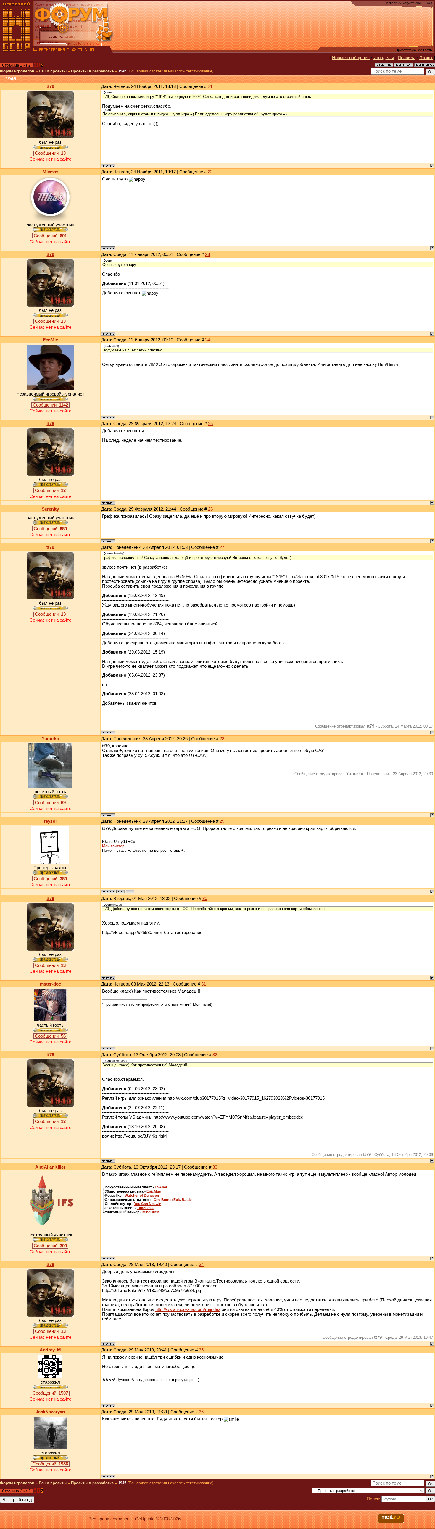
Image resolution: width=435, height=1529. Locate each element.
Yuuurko (50, 738)
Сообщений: (50, 153)
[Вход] (68, 50)
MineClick (150, 1212)
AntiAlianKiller (50, 1167)
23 (207, 254)
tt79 (50, 86)
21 (210, 86)
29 (222, 821)
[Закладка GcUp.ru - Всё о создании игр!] (80, 50)
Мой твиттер (113, 846)
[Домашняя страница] (120, 891)
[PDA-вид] (86, 50)
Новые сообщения (351, 57)
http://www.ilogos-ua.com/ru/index (187, 1309)
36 (201, 1411)
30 (204, 898)
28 (222, 738)
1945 (122, 71)
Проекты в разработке (92, 71)
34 (201, 1264)
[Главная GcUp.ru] (16, 50)
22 (210, 172)
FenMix (50, 340)
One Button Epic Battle (173, 1200)
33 (214, 1167)
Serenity (50, 509)
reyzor (50, 821)
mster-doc (50, 984)
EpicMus (153, 1191)
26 (210, 509)
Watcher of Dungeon (142, 1195)
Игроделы (383, 57)
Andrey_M (50, 1350)
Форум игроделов (17, 71)
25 (210, 423)
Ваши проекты (53, 71)
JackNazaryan (50, 1411)
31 (203, 984)
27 (222, 547)
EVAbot (161, 1187)
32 (214, 1054)
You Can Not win (147, 1204)
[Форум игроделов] (35, 50)
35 (201, 1350)
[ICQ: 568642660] (130, 891)
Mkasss (50, 172)
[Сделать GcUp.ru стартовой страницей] (74, 50)
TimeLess (145, 1208)
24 (207, 340)
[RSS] (92, 50)
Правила (406, 57)
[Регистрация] (51, 50)
